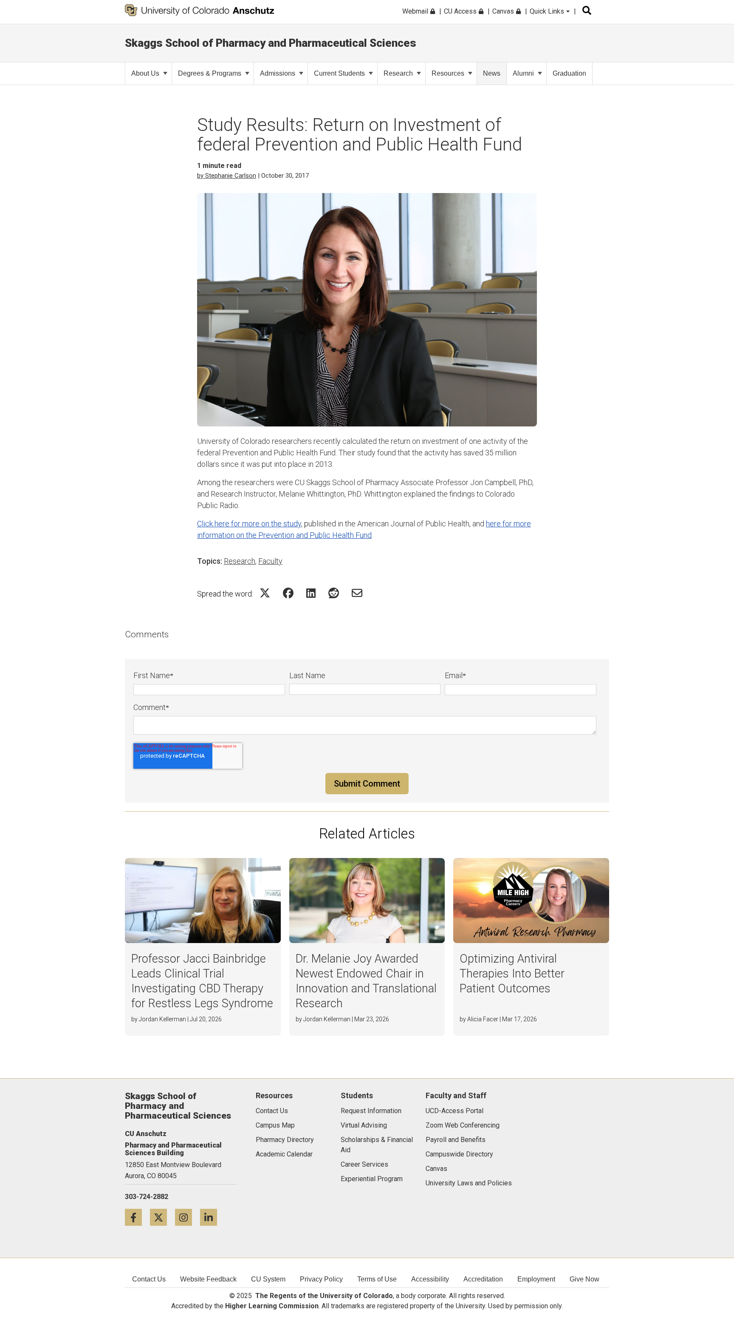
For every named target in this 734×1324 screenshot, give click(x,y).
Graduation (569, 73)
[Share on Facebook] (288, 593)
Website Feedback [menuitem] (208, 1279)
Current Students (339, 73)
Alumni (523, 73)
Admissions (277, 73)
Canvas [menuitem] (504, 11)
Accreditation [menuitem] (483, 1279)
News (491, 73)
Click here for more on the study (249, 523)
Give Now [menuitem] (584, 1279)
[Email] (357, 593)
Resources (448, 73)
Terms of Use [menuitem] (377, 1279)
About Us (145, 73)
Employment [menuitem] (536, 1279)
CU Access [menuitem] (461, 11)
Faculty (270, 561)
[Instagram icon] (187, 1217)
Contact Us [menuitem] (149, 1279)
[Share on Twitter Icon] (265, 593)
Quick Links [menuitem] (548, 11)
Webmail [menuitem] (416, 11)
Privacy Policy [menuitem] (321, 1279)
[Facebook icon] (137, 1217)
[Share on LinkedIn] (311, 593)
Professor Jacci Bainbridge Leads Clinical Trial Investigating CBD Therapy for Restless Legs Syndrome (202, 981)
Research (398, 73)
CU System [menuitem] (268, 1279)
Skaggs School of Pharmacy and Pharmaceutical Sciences (270, 43)
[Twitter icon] (162, 1217)
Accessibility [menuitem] (430, 1279)
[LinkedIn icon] (211, 1217)
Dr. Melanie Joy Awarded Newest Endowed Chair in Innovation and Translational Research (366, 981)
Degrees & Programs (209, 73)
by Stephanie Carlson (226, 175)
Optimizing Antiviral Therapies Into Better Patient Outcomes (512, 973)
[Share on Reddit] (333, 593)
